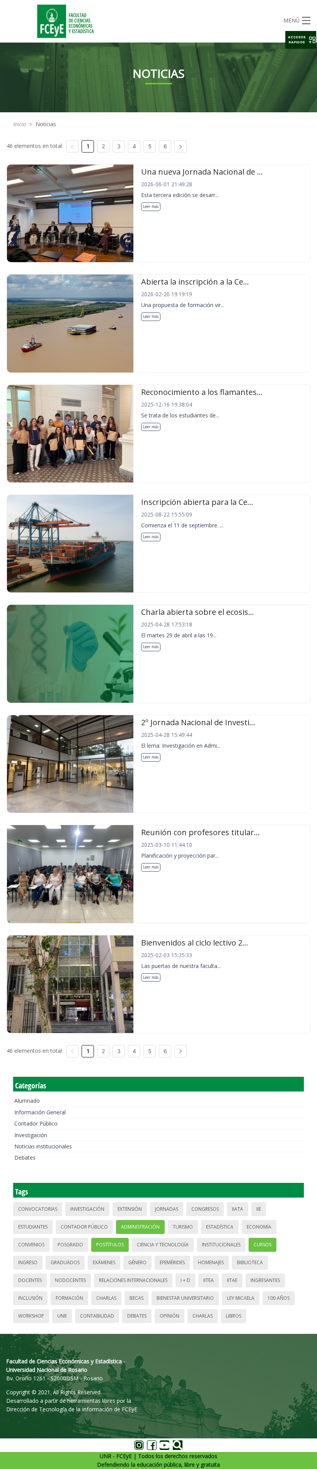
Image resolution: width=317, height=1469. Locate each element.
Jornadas (166, 1209)
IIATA (237, 1209)
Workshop (31, 1316)
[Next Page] (180, 146)
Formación (69, 1298)
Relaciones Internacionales (133, 1280)
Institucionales (221, 1244)
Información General (40, 1112)
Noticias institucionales (43, 1146)
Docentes (30, 1280)
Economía (259, 1227)
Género (137, 1262)
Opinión (169, 1316)
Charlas (106, 1298)
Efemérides (172, 1262)
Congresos (205, 1209)
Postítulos (110, 1244)
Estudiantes (33, 1227)
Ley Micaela (240, 1298)
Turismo (183, 1227)
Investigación (30, 1135)
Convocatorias (37, 1209)
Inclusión (30, 1298)
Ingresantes (265, 1280)
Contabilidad (97, 1316)
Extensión (130, 1209)
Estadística (219, 1227)
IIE (258, 1209)
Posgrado (70, 1244)
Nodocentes (70, 1280)
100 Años (279, 1298)
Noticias (46, 124)
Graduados (65, 1262)
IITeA (208, 1280)
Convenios (31, 1244)
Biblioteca (250, 1262)
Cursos (262, 1244)
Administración (140, 1227)
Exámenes (104, 1262)
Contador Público (36, 1123)
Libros (233, 1316)
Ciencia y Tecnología (163, 1244)
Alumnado (27, 1100)
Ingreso (27, 1262)
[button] (300, 40)
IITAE (232, 1280)
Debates (25, 1157)
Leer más (150, 206)
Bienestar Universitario (185, 1298)
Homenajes (211, 1262)
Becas (136, 1298)
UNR (62, 1316)
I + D (185, 1280)
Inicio (19, 124)
